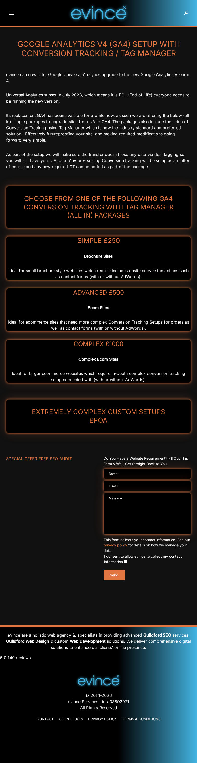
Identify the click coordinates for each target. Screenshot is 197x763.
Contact (45, 719)
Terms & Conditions (141, 719)
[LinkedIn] (98, 743)
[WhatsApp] (98, 738)
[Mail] (98, 729)
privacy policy (115, 545)
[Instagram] (98, 752)
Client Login (71, 719)
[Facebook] (98, 748)
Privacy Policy (102, 719)
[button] (11, 13)
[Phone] (98, 734)
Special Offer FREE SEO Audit (39, 458)
